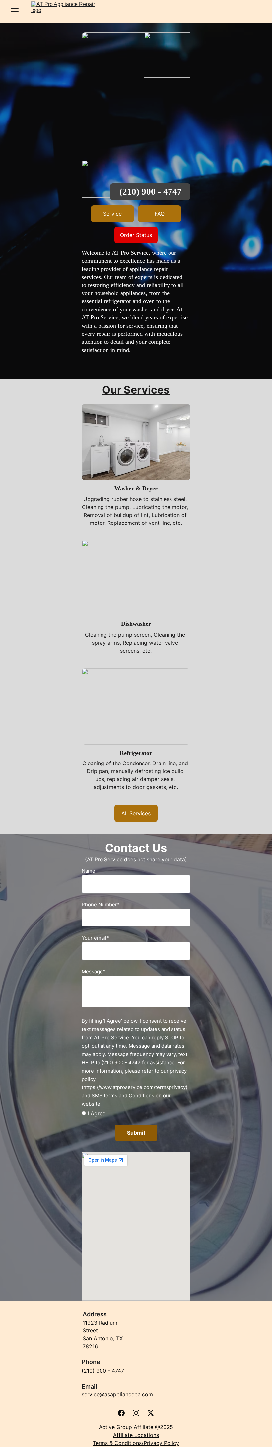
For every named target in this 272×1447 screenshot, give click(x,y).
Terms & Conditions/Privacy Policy (136, 1443)
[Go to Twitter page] (150, 1413)
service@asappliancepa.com (117, 1394)
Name (88, 871)
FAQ (160, 213)
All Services (136, 813)
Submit (136, 1132)
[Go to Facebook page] (121, 1413)
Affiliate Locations (136, 1435)
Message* (93, 971)
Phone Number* (101, 904)
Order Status (136, 235)
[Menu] (15, 11)
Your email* (95, 938)
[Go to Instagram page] (136, 1413)
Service (112, 213)
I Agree (95, 1113)
